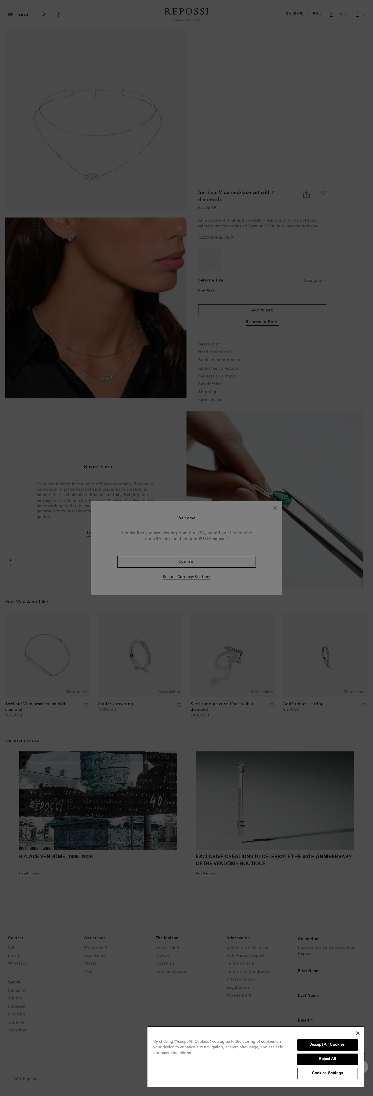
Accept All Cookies (327, 1045)
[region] (255, 1056)
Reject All (327, 1059)
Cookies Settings (327, 1073)
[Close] (358, 1033)
